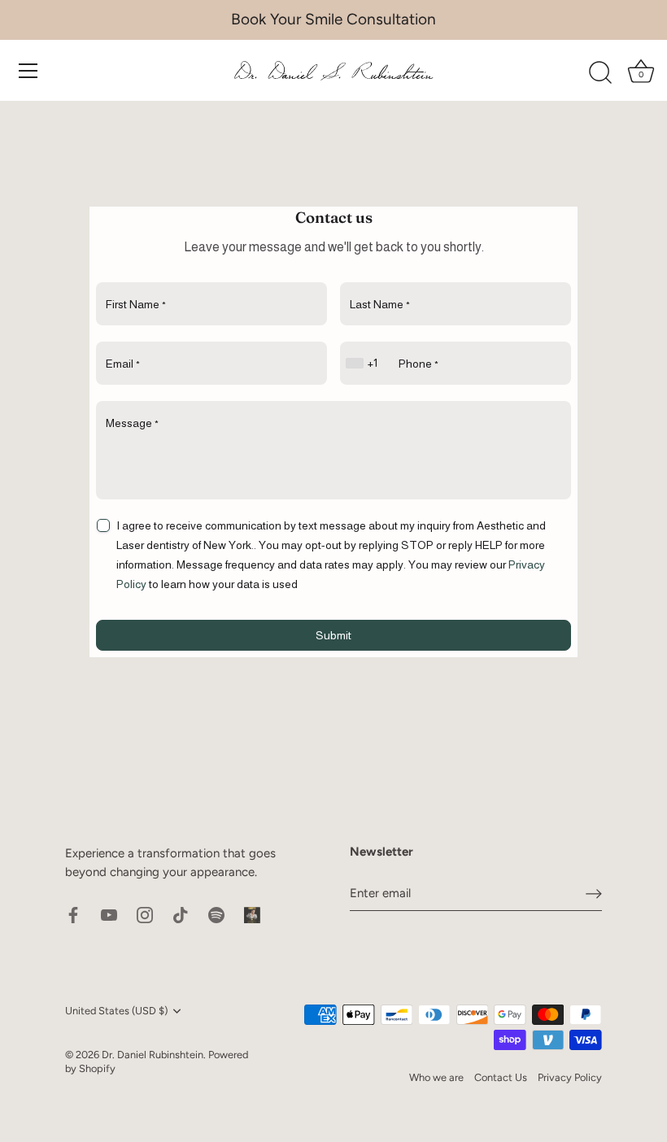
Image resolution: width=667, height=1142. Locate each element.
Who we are (436, 1077)
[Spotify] (216, 914)
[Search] (600, 73)
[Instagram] (145, 914)
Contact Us (500, 1077)
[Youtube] (109, 914)
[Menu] (28, 71)
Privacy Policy (570, 1077)
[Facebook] (73, 914)
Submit (333, 635)
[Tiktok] (180, 914)
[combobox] (363, 363)
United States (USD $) (116, 1011)
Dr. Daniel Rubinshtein (152, 1054)
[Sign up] (594, 893)
